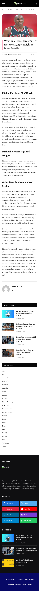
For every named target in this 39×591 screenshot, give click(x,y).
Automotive (5, 378)
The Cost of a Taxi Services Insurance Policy (24, 561)
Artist (4, 374)
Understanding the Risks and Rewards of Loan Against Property (25, 326)
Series (4, 440)
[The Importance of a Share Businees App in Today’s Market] (8, 314)
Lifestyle (4, 433)
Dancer (4, 398)
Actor (4, 392)
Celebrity (5, 388)
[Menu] (3, 3)
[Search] (36, 3)
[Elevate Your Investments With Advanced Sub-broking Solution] (8, 340)
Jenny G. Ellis (7, 54)
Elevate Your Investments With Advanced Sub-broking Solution (26, 339)
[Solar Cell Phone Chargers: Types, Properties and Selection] (8, 353)
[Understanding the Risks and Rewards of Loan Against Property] (8, 327)
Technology (6, 443)
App (3, 371)
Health (4, 423)
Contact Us (29, 579)
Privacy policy (10, 579)
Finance (4, 419)
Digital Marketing (7, 402)
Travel (4, 447)
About (21, 579)
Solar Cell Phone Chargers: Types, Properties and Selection (25, 352)
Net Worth (34, 54)
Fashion (4, 416)
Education (5, 405)
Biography (5, 381)
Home (4, 426)
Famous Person (7, 412)
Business (5, 385)
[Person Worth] (19, 3)
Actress (4, 395)
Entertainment (6, 409)
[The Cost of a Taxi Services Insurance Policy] (8, 563)
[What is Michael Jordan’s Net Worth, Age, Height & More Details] (19, 25)
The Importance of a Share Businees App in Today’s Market (24, 313)
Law (3, 429)
